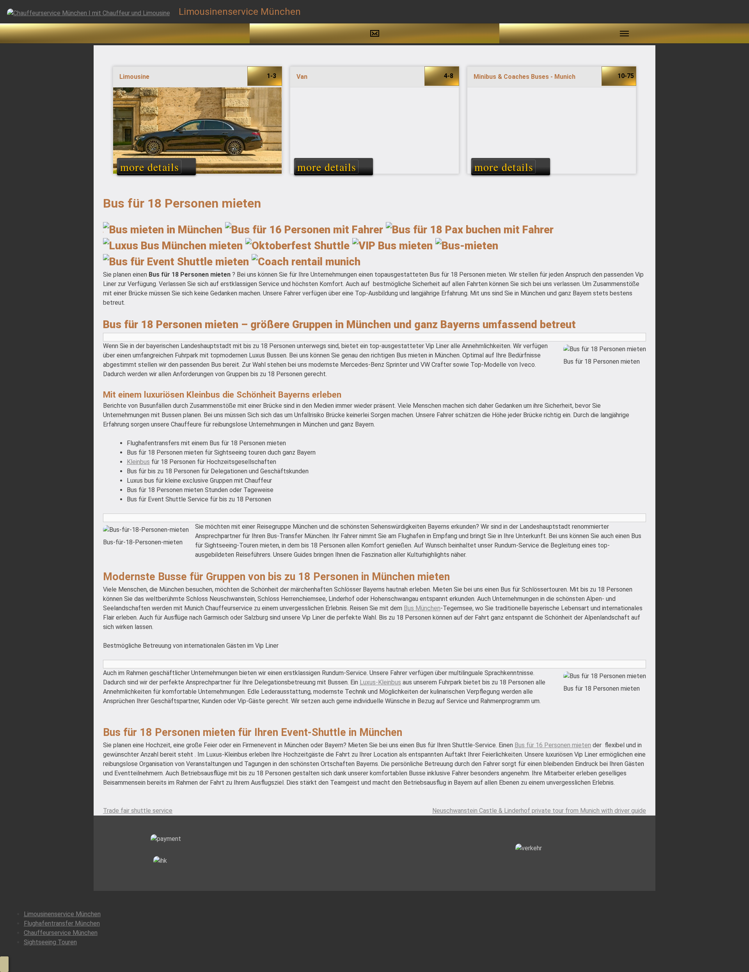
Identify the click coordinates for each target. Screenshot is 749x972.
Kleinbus (138, 462)
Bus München (422, 608)
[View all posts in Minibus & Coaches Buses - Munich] (551, 123)
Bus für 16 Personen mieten (553, 745)
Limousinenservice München (62, 914)
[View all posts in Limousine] (197, 123)
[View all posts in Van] (374, 123)
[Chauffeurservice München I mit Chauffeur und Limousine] (88, 12)
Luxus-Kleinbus (380, 682)
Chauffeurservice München (61, 932)
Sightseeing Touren (50, 942)
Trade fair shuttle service (137, 810)
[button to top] (4, 964)
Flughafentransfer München (62, 923)
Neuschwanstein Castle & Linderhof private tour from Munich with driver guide (539, 810)
